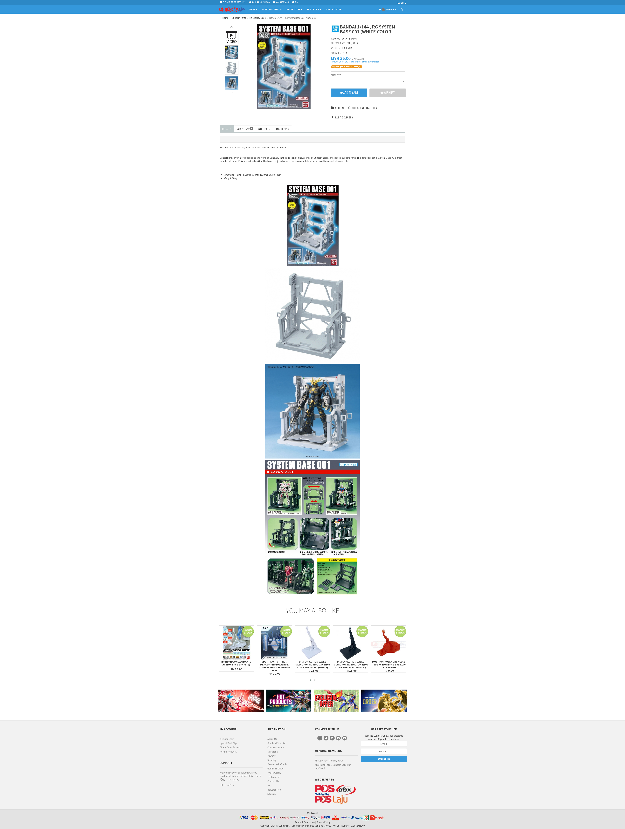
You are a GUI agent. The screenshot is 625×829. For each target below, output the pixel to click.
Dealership (272, 751)
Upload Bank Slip (228, 743)
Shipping (271, 760)
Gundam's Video (275, 768)
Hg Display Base (257, 17)
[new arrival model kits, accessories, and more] (241, 701)
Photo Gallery (274, 772)
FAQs (270, 785)
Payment (271, 755)
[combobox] (368, 81)
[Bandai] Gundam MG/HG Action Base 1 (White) (236, 663)
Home (225, 17)
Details (226, 128)
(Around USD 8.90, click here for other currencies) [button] (355, 62)
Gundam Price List (276, 743)
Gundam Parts (239, 17)
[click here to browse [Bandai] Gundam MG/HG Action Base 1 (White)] (236, 643)
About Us (272, 738)
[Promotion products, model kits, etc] (336, 701)
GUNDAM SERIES (271, 9)
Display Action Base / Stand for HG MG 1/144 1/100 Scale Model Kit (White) (312, 664)
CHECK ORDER (333, 9)
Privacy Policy (323, 822)
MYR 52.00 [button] (358, 59)
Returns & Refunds (277, 764)
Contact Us (273, 781)
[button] (341, 58)
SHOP (252, 9)
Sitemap (271, 793)
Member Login (227, 738)
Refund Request (228, 751)
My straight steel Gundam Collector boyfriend (333, 766)
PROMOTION (293, 9)
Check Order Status (230, 747)
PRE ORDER (313, 9)
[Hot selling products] (289, 701)
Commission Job (275, 747)
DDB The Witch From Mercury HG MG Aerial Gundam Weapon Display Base (274, 666)
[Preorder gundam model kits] (384, 701)
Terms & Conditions (305, 822)
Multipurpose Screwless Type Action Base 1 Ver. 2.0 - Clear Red (388, 664)
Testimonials (273, 777)
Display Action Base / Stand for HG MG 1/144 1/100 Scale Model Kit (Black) (350, 664)
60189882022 (230, 780)
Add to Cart (350, 92)
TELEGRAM (227, 785)
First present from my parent (329, 760)
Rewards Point (274, 789)
